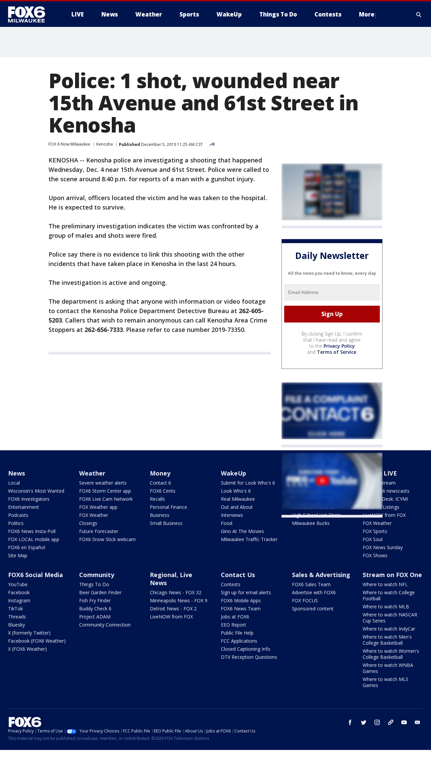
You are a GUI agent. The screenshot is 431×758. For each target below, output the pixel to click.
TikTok (15, 608)
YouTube (18, 584)
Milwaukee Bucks (311, 523)
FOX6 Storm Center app (105, 491)
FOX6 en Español (26, 547)
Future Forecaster (98, 531)
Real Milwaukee (238, 499)
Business (159, 515)
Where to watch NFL (385, 584)
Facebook (19, 592)
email (417, 722)
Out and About (237, 507)
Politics (16, 523)
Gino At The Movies (242, 531)
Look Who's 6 (236, 491)
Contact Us (238, 575)
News (16, 473)
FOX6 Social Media (35, 575)
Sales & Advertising (321, 575)
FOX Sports (375, 531)
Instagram (19, 600)
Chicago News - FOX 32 (175, 592)
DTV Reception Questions (249, 657)
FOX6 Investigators (28, 499)
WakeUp (233, 473)
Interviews (232, 515)
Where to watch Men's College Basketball (387, 640)
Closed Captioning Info (245, 649)
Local (14, 483)
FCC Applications (239, 641)
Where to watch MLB (386, 606)
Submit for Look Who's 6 (248, 483)
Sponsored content (313, 608)
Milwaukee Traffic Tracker (249, 539)
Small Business (166, 523)
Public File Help (237, 633)
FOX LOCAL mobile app (33, 539)
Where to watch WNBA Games (388, 668)
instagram (377, 722)
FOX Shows (375, 555)
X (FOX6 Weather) (27, 649)
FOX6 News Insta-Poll (32, 531)
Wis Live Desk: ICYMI (385, 499)
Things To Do (94, 584)
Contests (230, 584)
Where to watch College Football (389, 595)
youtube (404, 722)
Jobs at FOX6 (235, 616)
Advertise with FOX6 (314, 592)
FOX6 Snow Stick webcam (107, 539)
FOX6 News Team (241, 608)
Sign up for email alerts (246, 592)
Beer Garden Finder (100, 592)
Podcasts (18, 515)
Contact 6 (160, 483)
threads (390, 722)
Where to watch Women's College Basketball (391, 654)
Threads (17, 616)
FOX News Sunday (383, 547)
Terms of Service (336, 352)
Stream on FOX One (392, 575)
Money (160, 473)
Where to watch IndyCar (389, 629)
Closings (88, 523)
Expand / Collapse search (419, 14)
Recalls (157, 499)
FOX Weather (93, 515)
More (366, 14)
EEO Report (233, 624)
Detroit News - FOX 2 (173, 608)
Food (226, 523)
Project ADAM (94, 616)
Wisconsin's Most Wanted (36, 491)
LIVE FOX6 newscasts (386, 491)
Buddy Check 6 (95, 608)
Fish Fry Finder (95, 600)
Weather (92, 473)
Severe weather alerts (103, 483)
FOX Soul (373, 539)
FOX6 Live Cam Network (106, 499)
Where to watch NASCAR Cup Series (390, 617)
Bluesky (16, 624)
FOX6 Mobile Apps (241, 600)
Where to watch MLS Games (385, 682)
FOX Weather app (98, 507)
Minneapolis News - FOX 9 (178, 600)
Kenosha (104, 144)
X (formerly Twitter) (29, 633)
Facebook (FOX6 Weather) (37, 641)
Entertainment (23, 507)
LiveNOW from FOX (384, 515)
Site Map (17, 555)
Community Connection (105, 624)
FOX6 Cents (162, 491)
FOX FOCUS (305, 600)
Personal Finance (168, 507)
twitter (363, 722)
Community (96, 575)
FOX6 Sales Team (311, 584)
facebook (350, 722)
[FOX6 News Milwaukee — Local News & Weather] (30, 14)
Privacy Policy (339, 346)
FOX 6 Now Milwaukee (69, 144)
